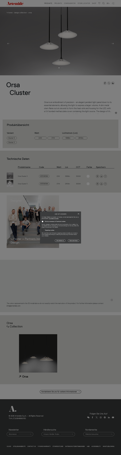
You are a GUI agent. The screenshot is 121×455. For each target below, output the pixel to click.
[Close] (78, 214)
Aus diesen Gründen (54, 218)
